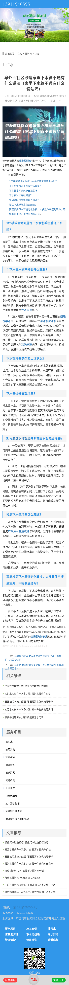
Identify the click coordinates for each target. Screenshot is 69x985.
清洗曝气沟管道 (39, 636)
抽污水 (28, 53)
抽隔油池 (10, 749)
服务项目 (10, 928)
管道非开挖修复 (14, 811)
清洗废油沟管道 (31, 214)
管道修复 (53, 939)
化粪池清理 (11, 795)
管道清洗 (10, 765)
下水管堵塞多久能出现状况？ (24, 190)
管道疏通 (26, 310)
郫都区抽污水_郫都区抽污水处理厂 (23, 877)
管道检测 (10, 780)
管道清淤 (10, 772)
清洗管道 (26, 344)
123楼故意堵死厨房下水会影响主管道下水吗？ (33, 181)
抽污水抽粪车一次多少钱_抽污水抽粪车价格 (28, 693)
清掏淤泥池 (25, 160)
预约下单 (58, 980)
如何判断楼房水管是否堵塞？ (24, 200)
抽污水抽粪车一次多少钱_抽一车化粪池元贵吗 (29, 709)
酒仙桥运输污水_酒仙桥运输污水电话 (24, 717)
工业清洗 (10, 788)
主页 (20, 53)
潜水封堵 (53, 934)
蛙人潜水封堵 (13, 803)
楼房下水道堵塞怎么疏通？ (23, 204)
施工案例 (31, 928)
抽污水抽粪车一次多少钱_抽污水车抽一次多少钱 (30, 891)
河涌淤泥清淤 (48, 321)
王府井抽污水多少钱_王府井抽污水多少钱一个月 (30, 884)
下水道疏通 (33, 934)
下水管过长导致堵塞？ (21, 195)
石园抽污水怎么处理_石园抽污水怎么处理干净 (29, 701)
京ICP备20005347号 (25, 907)
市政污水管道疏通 (18, 531)
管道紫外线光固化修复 (17, 819)
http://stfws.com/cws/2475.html (30, 646)
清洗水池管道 (21, 438)
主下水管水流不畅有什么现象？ (25, 186)
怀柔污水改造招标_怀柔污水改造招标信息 (26, 685)
